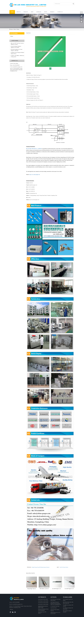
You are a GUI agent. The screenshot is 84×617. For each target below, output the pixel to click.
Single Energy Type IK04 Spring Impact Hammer (40, 567)
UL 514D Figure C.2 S (69, 588)
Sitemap (11, 609)
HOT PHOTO (53, 597)
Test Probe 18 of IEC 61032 (43, 602)
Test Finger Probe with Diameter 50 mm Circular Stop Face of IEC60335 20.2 (56, 603)
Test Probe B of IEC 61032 (43, 599)
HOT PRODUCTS (42, 597)
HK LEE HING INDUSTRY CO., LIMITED (33, 148)
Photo (15, 29)
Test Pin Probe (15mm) (64, 567)
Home (12, 29)
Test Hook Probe (54, 607)
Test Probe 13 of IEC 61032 (43, 604)
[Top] (81, 22)
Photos (17, 29)
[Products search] (74, 4)
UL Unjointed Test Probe (55, 606)
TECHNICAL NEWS (67, 597)
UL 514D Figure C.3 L (56, 588)
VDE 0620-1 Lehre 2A (44, 588)
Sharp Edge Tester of (31, 588)
